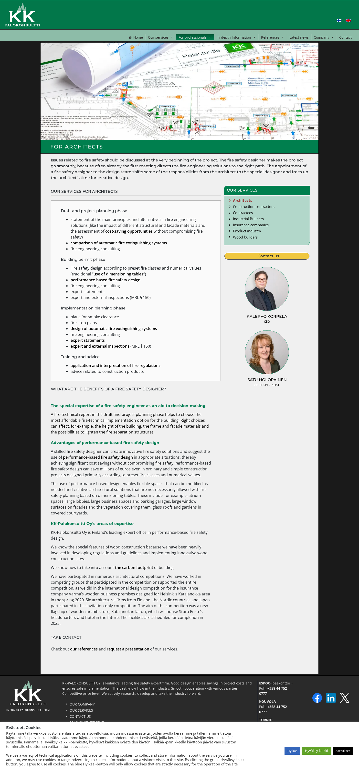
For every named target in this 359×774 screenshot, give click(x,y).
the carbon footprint (134, 567)
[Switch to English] (348, 20)
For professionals (193, 37)
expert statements (88, 340)
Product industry (247, 230)
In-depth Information (234, 37)
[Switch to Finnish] (339, 20)
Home (138, 37)
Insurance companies (251, 224)
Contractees (243, 212)
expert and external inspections (100, 346)
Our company (82, 704)
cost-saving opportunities (129, 231)
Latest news (299, 37)
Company (321, 37)
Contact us (80, 716)
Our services (158, 37)
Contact (345, 37)
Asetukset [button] (343, 751)
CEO (267, 321)
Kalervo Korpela (267, 316)
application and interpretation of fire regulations (115, 365)
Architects (242, 200)
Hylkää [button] (292, 751)
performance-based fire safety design (105, 280)
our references (84, 649)
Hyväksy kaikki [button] (316, 750)
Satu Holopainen (267, 379)
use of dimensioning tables (118, 274)
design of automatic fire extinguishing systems (114, 328)
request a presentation (128, 649)
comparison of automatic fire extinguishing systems (119, 243)
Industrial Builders (248, 218)
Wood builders (245, 237)
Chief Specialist (266, 385)
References (270, 37)
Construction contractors (254, 206)
